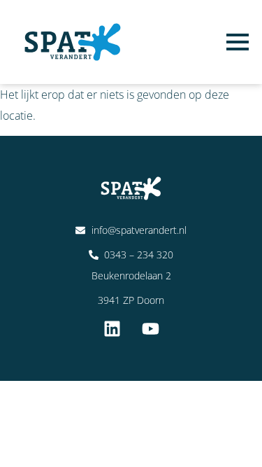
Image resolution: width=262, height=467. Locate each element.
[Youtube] (150, 328)
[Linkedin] (111, 328)
